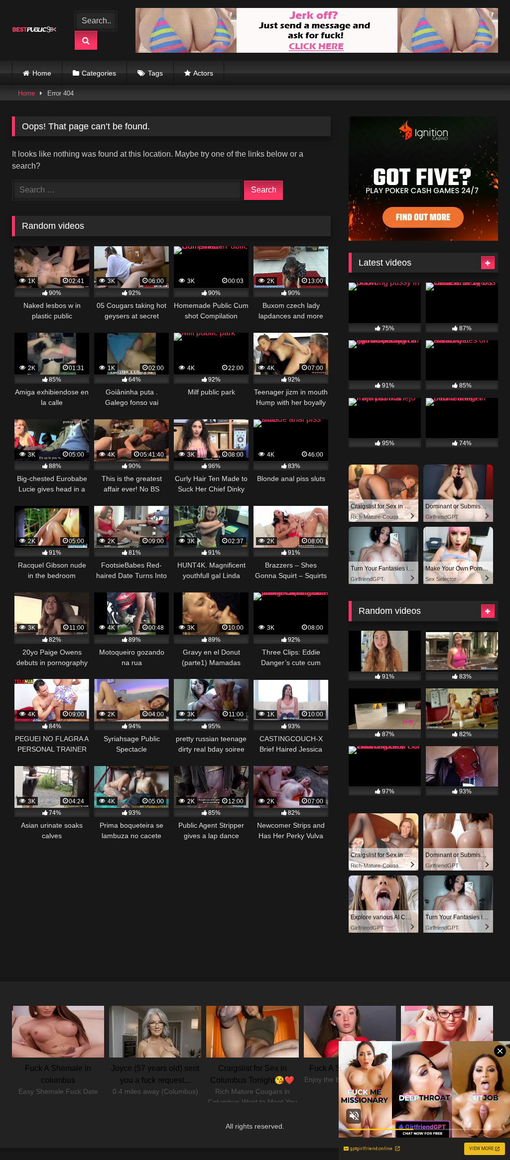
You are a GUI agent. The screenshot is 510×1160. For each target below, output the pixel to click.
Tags (155, 73)
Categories (99, 73)
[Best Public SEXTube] (36, 30)
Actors (203, 73)
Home (41, 73)
